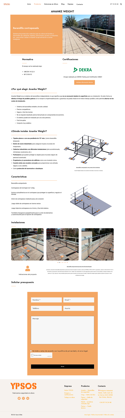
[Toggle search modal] (121, 4)
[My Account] (106, 4)
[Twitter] (19, 398)
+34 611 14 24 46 (105, 402)
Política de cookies (109, 415)
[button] (13, 244)
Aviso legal (87, 415)
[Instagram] (23, 398)
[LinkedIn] (27, 398)
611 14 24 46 (114, 4)
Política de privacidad (97, 415)
